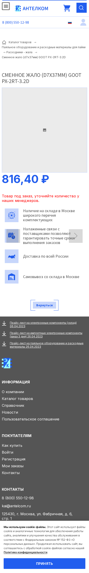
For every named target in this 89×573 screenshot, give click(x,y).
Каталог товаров (17, 398)
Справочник (13, 405)
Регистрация (13, 459)
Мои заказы (13, 466)
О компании (13, 392)
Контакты (11, 472)
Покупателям (16, 435)
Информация (16, 382)
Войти (7, 452)
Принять (44, 563)
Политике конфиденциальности (25, 552)
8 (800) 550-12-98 (15, 22)
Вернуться (44, 305)
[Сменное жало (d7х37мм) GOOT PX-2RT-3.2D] (44, 130)
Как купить (12, 445)
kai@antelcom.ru (16, 506)
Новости (10, 412)
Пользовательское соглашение (30, 419)
